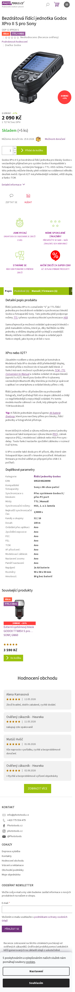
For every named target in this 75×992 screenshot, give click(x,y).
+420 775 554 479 (16, 820)
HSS (65, 317)
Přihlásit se (12, 929)
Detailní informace (11, 185)
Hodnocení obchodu (37, 678)
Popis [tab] (8, 291)
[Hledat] (47, 4)
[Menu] (66, 4)
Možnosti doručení (55, 139)
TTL (15, 317)
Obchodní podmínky (13, 870)
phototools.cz (15, 831)
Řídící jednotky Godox (47, 476)
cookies (30, 962)
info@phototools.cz (18, 815)
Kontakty (7, 856)
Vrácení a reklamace (13, 865)
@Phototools (14, 836)
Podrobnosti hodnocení (14, 42)
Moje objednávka (11, 875)
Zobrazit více (37, 789)
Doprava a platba (11, 851)
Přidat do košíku (34, 150)
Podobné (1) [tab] (21, 291)
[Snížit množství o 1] (15, 152)
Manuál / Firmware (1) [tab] (44, 291)
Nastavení (36, 971)
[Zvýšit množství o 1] (15, 148)
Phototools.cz (15, 825)
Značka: (13, 45)
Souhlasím (36, 983)
